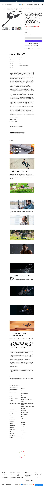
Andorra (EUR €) (29, 4)
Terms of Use (4, 478)
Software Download (5, 477)
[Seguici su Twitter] (38, 475)
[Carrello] (41, 4)
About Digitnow (4, 474)
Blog (18, 474)
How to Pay (11, 475)
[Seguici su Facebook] (35, 475)
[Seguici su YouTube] (35, 477)
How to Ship (11, 474)
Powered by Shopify (8, 484)
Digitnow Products (4, 475)
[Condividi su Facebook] (28, 48)
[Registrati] (31, 480)
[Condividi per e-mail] (32, 48)
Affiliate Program (20, 475)
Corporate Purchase (20, 477)
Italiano (35, 4)
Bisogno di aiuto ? (39, 48)
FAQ (10, 478)
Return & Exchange (13, 477)
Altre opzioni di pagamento (33, 43)
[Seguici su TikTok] (38, 477)
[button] (12, 180)
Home (2, 8)
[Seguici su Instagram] (40, 475)
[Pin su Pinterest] (29, 48)
